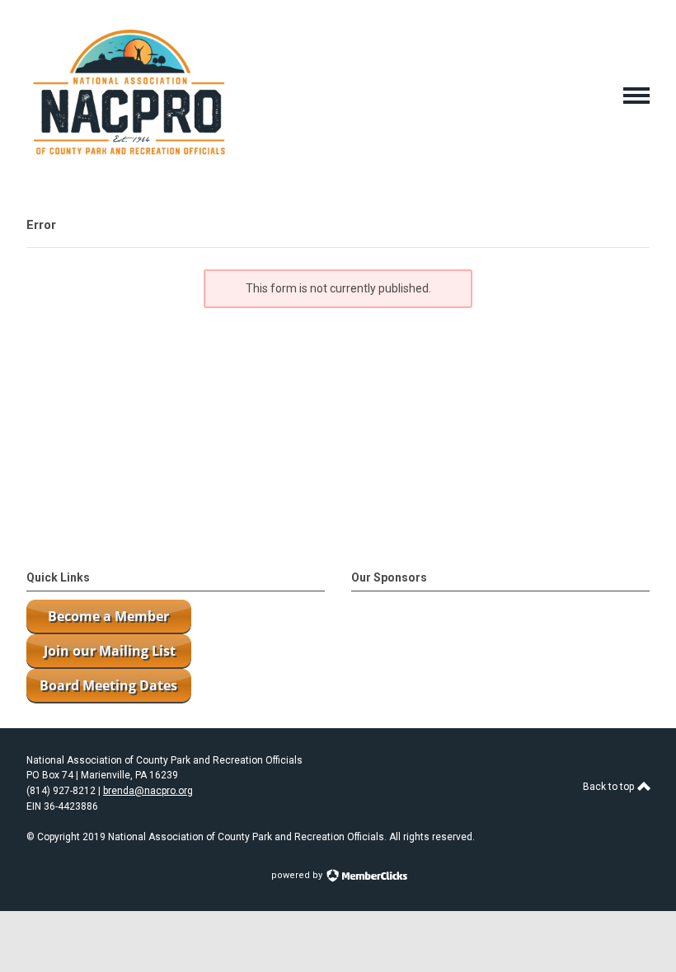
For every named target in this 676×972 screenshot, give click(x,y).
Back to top (609, 786)
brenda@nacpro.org (148, 791)
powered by (298, 875)
